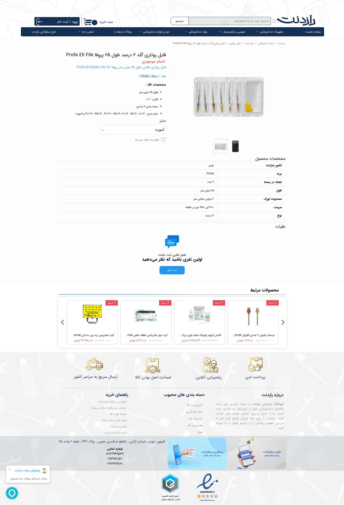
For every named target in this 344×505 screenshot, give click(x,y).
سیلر (199, 432)
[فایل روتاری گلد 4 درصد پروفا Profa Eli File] (228, 94)
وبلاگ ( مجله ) (123, 32)
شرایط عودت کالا (118, 414)
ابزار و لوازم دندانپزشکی (156, 32)
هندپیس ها (195, 425)
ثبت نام (62, 21)
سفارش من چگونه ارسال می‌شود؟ (109, 408)
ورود (75, 21)
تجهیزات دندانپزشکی (271, 32)
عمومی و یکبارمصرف (234, 32)
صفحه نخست (313, 32)
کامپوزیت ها (194, 405)
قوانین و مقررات (118, 426)
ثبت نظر (172, 270)
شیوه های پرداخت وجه (114, 420)
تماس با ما (88, 32)
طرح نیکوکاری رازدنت (44, 32)
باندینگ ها (195, 418)
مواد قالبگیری (194, 411)
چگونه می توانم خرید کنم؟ (113, 402)
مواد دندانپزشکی (198, 32)
